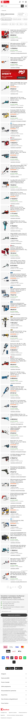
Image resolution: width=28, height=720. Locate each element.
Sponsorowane (23, 28)
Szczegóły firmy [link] (4, 712)
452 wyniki (3, 15)
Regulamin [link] (3, 715)
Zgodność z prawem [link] (13, 712)
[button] (6, 19)
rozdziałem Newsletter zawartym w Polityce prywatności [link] (12, 623)
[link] (20, 2)
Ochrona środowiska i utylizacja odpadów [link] (15, 715)
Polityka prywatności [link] (23, 712)
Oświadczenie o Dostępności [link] (6, 717)
